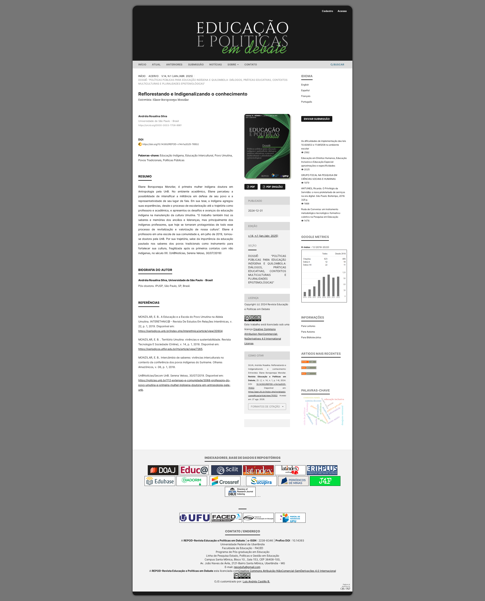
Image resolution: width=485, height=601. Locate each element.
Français (305, 96)
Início (142, 64)
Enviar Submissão (317, 118)
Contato (250, 64)
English (305, 84)
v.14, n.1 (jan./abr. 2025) (177, 76)
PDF (252, 186)
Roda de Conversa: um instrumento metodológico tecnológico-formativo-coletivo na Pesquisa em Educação (321, 213)
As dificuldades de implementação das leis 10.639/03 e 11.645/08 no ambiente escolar (323, 145)
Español (305, 90)
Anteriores (174, 64)
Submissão (196, 64)
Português (306, 101)
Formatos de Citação (265, 406)
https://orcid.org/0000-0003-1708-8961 (160, 125)
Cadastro (327, 11)
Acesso (342, 11)
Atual (156, 64)
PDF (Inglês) (274, 186)
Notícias (215, 64)
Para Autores (308, 331)
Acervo (154, 76)
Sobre (232, 64)
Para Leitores (308, 326)
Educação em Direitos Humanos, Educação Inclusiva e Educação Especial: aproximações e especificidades (324, 162)
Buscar (338, 64)
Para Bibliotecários (311, 337)
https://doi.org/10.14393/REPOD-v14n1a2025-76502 (170, 144)
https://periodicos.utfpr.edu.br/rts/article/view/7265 (170, 349)
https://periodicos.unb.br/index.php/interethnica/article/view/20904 (180, 331)
